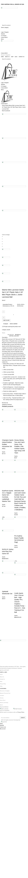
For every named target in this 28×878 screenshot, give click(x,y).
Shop (1, 681)
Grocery (1, 697)
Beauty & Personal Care (5, 693)
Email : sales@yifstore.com (8, 2)
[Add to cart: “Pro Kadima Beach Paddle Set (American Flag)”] (16, 529)
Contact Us (2, 679)
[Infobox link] (13, 623)
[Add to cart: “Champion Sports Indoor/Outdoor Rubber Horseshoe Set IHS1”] (3, 434)
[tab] (11, 334)
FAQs (1, 686)
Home (3, 105)
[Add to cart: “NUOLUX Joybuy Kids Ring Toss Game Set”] (3, 543)
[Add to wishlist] (3, 437)
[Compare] (11, 434)
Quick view (7, 434)
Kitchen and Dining (4, 702)
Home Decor (2, 700)
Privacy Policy (3, 683)
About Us (2, 676)
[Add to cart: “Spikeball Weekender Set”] (3, 585)
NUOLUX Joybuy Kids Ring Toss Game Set (7, 551)
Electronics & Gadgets (5, 690)
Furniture (2, 695)
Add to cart (6, 320)
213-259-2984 (4, 0)
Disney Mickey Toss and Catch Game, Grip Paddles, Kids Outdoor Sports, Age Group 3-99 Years (19, 446)
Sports (7, 105)
